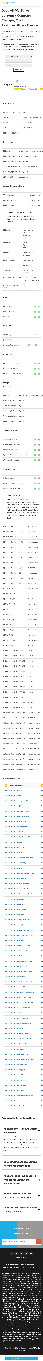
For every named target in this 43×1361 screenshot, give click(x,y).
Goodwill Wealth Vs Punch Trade (16, 847)
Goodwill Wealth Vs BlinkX (14, 852)
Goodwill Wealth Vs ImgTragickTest (18, 801)
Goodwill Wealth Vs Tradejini (15, 940)
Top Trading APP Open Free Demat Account (22, 1359)
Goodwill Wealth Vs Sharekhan (16, 1085)
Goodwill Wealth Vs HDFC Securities (18, 1023)
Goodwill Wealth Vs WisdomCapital (17, 920)
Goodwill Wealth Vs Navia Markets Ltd (18, 935)
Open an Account (29, 89)
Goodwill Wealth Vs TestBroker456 (18, 832)
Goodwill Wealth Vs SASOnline (16, 966)
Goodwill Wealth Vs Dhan (14, 868)
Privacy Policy (18, 1267)
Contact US (7, 1267)
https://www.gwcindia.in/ (32, 117)
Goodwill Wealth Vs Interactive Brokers (19, 1002)
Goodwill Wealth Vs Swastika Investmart (20, 951)
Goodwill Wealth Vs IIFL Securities (17, 1008)
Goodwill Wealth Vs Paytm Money (17, 883)
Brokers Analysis (25, 1348)
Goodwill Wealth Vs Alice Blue (15, 909)
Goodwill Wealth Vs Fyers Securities (18, 1033)
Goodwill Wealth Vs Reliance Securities (19, 982)
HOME (8, 1264)
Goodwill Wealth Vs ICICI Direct (16, 1080)
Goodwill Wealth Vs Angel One (16, 1070)
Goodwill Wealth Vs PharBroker (16, 821)
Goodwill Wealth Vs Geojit (14, 1028)
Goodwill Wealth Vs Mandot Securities (19, 858)
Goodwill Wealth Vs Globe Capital (17, 889)
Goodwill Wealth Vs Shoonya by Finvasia (20, 873)
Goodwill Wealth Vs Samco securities (18, 971)
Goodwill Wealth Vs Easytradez (16, 1044)
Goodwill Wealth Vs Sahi (13, 842)
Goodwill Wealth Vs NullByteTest (17, 811)
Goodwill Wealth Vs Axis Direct (16, 904)
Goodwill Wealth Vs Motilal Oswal (17, 1075)
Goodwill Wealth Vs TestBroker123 (17, 837)
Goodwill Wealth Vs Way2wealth (16, 925)
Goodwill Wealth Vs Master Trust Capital (20, 992)
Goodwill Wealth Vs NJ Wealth (15, 878)
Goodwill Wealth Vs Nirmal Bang (16, 987)
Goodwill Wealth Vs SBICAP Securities (19, 961)
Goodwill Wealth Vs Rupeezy (15, 1049)
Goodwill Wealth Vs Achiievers (16, 1064)
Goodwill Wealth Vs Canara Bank (16, 899)
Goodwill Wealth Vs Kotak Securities (18, 997)
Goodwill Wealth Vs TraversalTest (17, 816)
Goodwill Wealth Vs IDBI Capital (16, 1018)
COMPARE (18, 70)
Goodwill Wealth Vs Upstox (14, 1101)
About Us (33, 1264)
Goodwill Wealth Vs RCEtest (15, 790)
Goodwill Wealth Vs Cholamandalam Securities (22, 894)
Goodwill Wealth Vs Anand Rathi (16, 1054)
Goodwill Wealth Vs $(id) (14, 806)
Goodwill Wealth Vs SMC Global (16, 956)
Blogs (27, 1264)
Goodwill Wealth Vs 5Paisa (14, 914)
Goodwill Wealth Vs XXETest (15, 795)
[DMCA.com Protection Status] (21, 1257)
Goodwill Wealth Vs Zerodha (15, 1106)
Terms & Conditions (32, 1267)
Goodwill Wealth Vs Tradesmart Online (19, 1095)
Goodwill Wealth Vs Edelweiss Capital (18, 1039)
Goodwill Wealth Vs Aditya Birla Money (19, 1059)
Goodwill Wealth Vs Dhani (14, 1013)
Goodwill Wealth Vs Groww (14, 1090)
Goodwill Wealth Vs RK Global (15, 976)
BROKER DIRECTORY (17, 1264)
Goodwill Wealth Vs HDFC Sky (15, 863)
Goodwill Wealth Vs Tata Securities (18, 945)
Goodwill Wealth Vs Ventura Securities (19, 930)
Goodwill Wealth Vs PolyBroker (16, 826)
